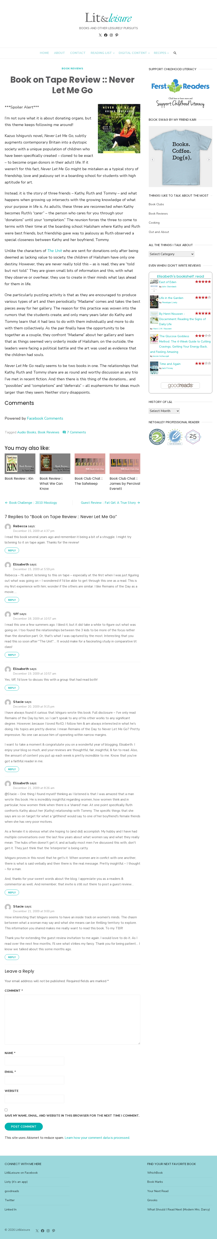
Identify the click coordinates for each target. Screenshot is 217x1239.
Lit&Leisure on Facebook (21, 1173)
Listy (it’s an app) (16, 1182)
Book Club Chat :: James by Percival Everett (125, 483)
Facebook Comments (45, 418)
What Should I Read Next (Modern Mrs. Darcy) (178, 1210)
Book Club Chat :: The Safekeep (89, 481)
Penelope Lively (169, 302)
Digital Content (133, 53)
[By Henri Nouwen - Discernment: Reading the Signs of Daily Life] (154, 323)
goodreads (12, 1191)
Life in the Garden (171, 298)
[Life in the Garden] (154, 307)
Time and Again (170, 364)
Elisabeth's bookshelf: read (180, 276)
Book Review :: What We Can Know (51, 483)
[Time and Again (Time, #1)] (154, 373)
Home (44, 53)
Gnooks (152, 1200)
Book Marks (155, 1182)
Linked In (11, 1210)
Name (10, 1053)
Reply (12, 550)
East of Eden (167, 282)
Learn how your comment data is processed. (97, 1137)
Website (11, 1091)
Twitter (10, 1200)
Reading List (101, 53)
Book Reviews (72, 68)
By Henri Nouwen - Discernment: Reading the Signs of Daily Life (182, 319)
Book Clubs (156, 204)
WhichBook (155, 1173)
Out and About (159, 232)
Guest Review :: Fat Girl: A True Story (108, 503)
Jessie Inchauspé (161, 356)
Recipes (160, 53)
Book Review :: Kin (19, 478)
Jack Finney (167, 368)
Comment (14, 991)
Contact (78, 53)
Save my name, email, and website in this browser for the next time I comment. (72, 1116)
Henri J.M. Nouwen (162, 328)
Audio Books (26, 432)
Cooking (154, 223)
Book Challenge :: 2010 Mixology (33, 503)
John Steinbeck (169, 286)
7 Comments (76, 432)
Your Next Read (157, 1191)
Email (10, 1072)
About (59, 53)
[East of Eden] (154, 291)
